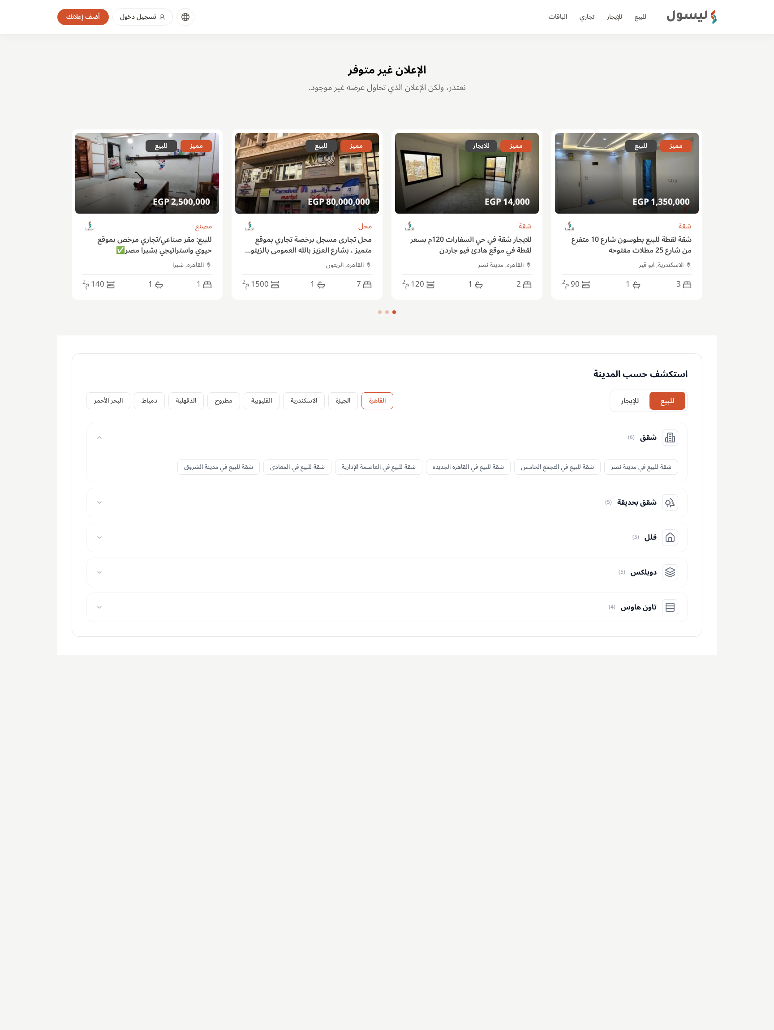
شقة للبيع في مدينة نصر (641, 466)
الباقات (558, 16)
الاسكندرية (304, 400)
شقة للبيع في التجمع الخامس (557, 466)
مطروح (223, 400)
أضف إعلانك (83, 16)
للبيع (640, 16)
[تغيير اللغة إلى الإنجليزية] (185, 17)
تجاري (587, 16)
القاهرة (377, 400)
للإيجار (614, 16)
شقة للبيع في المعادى (297, 466)
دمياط (149, 400)
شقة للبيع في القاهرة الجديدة (468, 466)
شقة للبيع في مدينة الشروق (218, 466)
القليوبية (261, 400)
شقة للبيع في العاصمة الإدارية (379, 466)
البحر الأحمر (108, 400)
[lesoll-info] (570, 226)
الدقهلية (186, 400)
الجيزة (343, 400)
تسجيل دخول (138, 16)
